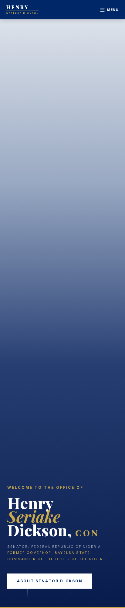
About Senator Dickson (50, 581)
